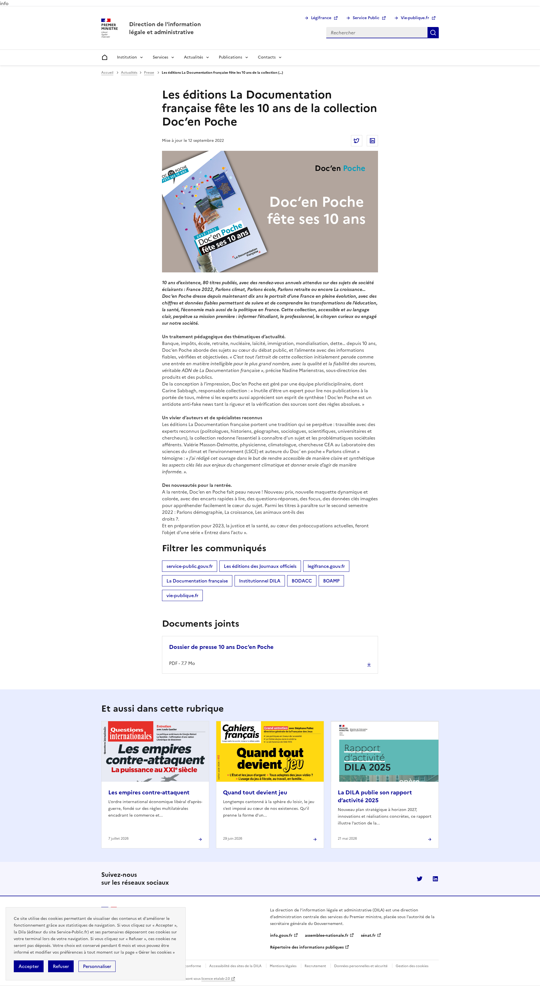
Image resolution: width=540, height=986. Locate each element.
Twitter (419, 878)
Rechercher (433, 32)
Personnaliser (97, 966)
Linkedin (435, 878)
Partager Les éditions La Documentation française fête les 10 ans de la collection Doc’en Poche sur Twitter (356, 140)
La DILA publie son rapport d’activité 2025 (375, 796)
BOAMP (331, 580)
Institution (127, 57)
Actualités (193, 57)
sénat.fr (368, 935)
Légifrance (321, 18)
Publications (230, 57)
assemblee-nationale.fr (326, 935)
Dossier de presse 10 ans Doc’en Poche (221, 647)
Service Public (366, 18)
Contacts (267, 57)
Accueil (107, 72)
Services (160, 57)
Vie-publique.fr (415, 18)
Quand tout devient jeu (255, 792)
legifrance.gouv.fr (326, 566)
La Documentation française (197, 580)
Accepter (29, 966)
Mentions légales (283, 966)
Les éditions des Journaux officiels (260, 566)
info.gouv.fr (281, 935)
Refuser (61, 966)
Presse (149, 72)
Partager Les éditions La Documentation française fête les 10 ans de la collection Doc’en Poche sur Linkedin (372, 140)
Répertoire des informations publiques (307, 947)
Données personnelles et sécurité (361, 966)
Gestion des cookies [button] (412, 966)
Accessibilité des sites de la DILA (235, 966)
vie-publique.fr (182, 595)
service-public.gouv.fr (189, 566)
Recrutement (315, 966)
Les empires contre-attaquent (149, 792)
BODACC (302, 580)
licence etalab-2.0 (215, 978)
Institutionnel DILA (259, 580)
